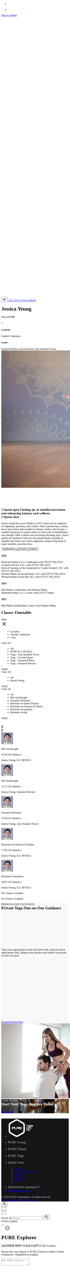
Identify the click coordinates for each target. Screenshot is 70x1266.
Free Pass (13, 292)
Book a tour (7, 1111)
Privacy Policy (29, 253)
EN (9, 162)
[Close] (3, 1209)
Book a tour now (19, 1190)
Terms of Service (10, 253)
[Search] (4, 152)
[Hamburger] (2, 19)
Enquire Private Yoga (12, 1021)
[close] (3, 139)
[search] (46, 1217)
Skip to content (9, 15)
